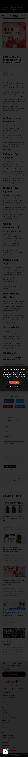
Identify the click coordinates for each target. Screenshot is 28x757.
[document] (14, 378)
